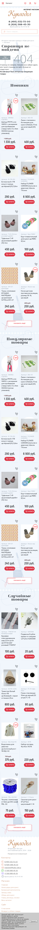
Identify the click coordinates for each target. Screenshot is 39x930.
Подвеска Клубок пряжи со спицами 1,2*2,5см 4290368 (28, 637)
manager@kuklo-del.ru (13, 867)
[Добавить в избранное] (16, 94)
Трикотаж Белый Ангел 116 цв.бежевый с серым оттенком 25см (9, 695)
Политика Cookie (8, 928)
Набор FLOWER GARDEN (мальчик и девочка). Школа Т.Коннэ (29, 187)
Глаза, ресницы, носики (10, 898)
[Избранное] (25, 3)
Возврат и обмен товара (10, 911)
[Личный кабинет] (30, 3)
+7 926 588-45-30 (11, 870)
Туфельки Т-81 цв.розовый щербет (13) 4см (9, 241)
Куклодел (23, 13)
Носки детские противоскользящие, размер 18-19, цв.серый (29, 294)
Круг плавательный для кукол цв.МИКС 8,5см (29, 239)
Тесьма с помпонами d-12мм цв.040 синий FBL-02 (9, 802)
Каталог (9, 3)
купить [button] (11, 147)
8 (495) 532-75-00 (19, 22)
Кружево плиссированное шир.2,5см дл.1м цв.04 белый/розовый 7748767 (8, 640)
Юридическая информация (17, 854)
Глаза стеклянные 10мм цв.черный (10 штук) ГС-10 (28, 695)
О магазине (5, 908)
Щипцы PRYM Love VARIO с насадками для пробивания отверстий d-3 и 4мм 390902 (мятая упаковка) (9, 127)
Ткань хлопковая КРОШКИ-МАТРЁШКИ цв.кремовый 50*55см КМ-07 (8, 295)
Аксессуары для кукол (9, 887)
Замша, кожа (6, 892)
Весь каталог (6, 900)
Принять (33, 921)
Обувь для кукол (7, 895)
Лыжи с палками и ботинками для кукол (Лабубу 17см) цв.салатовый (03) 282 (29, 125)
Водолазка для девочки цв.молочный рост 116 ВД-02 (8, 748)
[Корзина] (35, 3)
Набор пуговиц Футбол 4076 (27, 746)
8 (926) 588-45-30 (19, 24)
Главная (4, 885)
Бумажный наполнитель (10, 890)
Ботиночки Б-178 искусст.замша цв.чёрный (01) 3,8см (9, 184)
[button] (19, 323)
